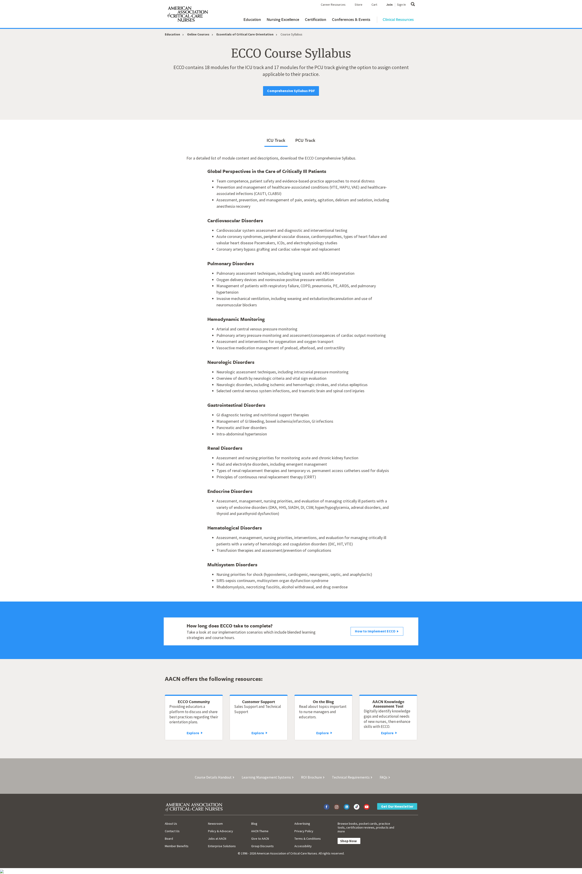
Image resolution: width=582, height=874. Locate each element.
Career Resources (333, 4)
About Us (171, 824)
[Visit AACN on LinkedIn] (346, 807)
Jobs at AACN (217, 839)
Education (252, 19)
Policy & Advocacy (220, 831)
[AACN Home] (187, 15)
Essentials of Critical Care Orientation (244, 34)
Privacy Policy (303, 831)
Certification (315, 19)
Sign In (401, 4)
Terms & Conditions (307, 839)
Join (389, 4)
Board (169, 839)
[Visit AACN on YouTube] (366, 807)
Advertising (302, 824)
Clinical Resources (398, 19)
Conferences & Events (351, 19)
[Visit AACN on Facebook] (326, 807)
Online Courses (198, 34)
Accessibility (303, 846)
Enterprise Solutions (222, 846)
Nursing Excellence (283, 19)
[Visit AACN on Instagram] (336, 807)
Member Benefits (176, 846)
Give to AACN (260, 839)
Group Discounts (262, 846)
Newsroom (215, 824)
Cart (374, 4)
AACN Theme (259, 831)
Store (358, 4)
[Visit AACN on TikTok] (356, 806)
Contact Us (172, 831)
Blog (254, 824)
